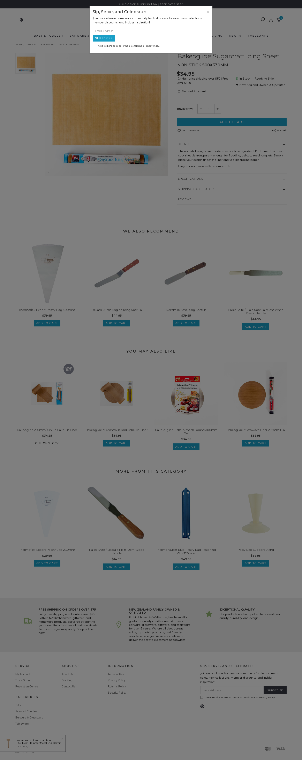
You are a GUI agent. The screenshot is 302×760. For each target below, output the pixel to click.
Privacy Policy (152, 45)
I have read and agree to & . (128, 45)
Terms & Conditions (131, 45)
